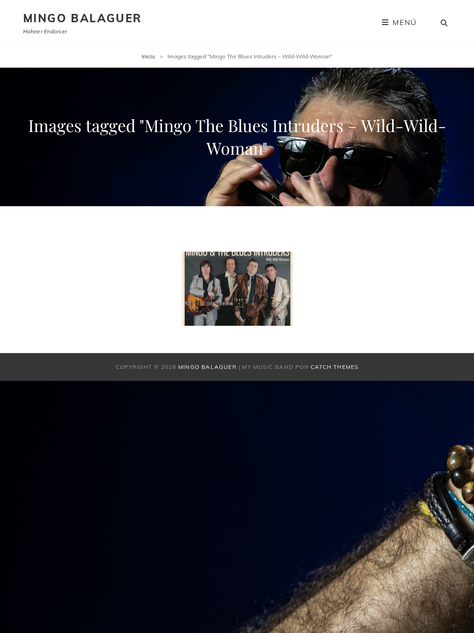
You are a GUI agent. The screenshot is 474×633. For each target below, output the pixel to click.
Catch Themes (334, 366)
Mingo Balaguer (82, 18)
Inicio (148, 56)
